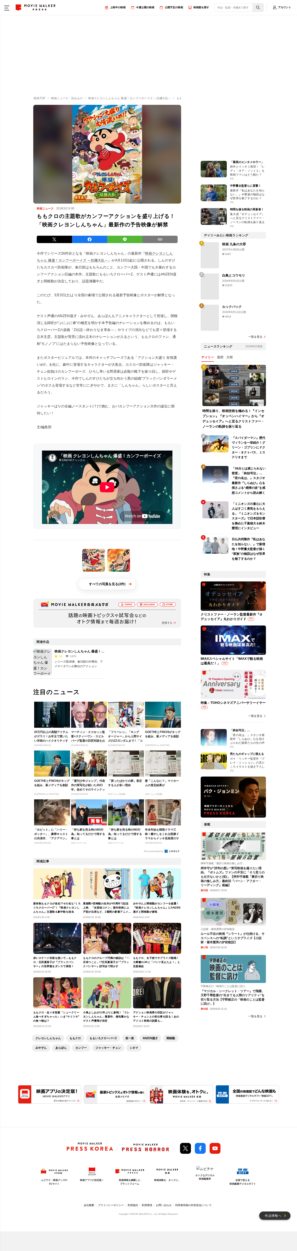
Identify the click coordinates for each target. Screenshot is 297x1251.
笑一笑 (129, 1038)
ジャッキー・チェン (108, 1047)
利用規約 (133, 1205)
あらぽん (61, 1047)
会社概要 (89, 1205)
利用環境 (147, 1205)
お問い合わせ (164, 1205)
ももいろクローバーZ (103, 1038)
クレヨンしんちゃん (48, 1038)
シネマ (134, 1047)
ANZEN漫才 (150, 1038)
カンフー (81, 1047)
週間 (220, 357)
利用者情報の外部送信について (193, 1205)
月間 (229, 357)
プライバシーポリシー (111, 1205)
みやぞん (41, 1047)
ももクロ (75, 1038)
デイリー (207, 357)
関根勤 (171, 1038)
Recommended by (154, 851)
